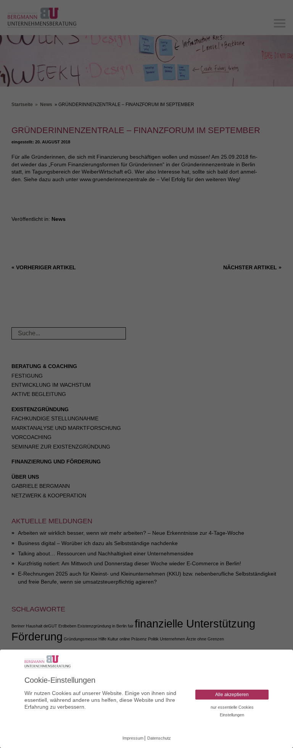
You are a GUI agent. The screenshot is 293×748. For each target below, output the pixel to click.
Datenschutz (159, 738)
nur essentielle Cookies (232, 707)
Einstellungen (232, 715)
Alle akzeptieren (232, 694)
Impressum (132, 738)
